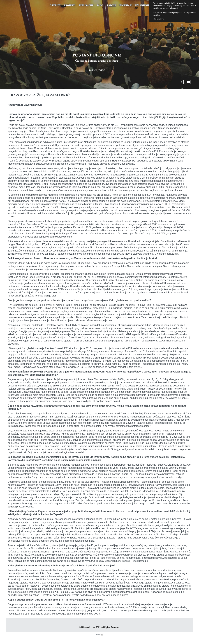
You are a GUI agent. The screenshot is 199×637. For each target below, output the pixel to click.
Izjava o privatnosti (170, 8)
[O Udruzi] (97, 63)
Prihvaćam (158, 19)
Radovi (111, 5)
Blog (100, 5)
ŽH (102, 634)
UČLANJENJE (142, 5)
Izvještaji (125, 5)
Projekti (69, 5)
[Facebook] (181, 82)
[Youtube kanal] (188, 82)
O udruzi (55, 5)
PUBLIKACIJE (86, 5)
